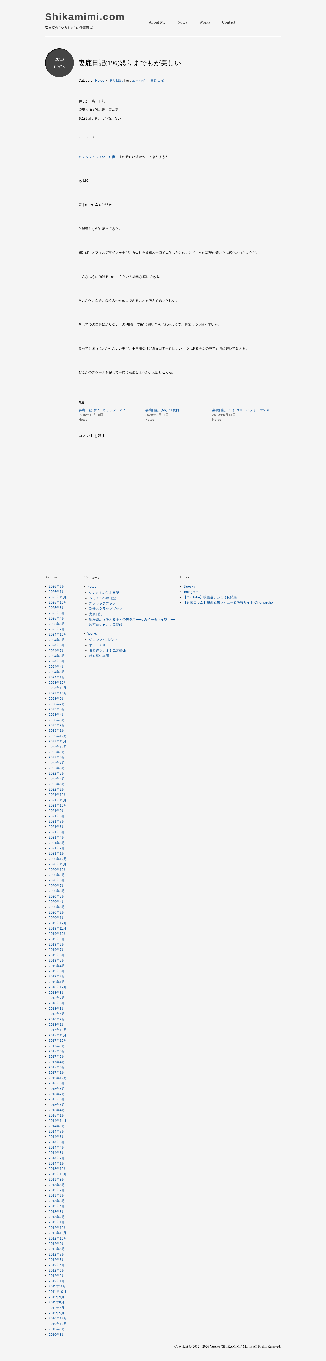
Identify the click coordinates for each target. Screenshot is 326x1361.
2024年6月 (57, 656)
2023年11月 (57, 688)
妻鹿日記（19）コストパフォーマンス (240, 410)
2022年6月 (57, 768)
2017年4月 (57, 1062)
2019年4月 (57, 966)
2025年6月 (57, 613)
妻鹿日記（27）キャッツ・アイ (102, 410)
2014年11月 (57, 1121)
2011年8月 (56, 1302)
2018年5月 (57, 1008)
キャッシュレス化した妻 (97, 157)
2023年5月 (57, 709)
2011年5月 (56, 1313)
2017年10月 (58, 1040)
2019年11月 (57, 928)
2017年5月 (57, 1056)
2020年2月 (57, 912)
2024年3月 (57, 672)
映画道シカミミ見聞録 (105, 625)
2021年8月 (57, 816)
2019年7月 (57, 949)
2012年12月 (58, 1228)
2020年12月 (58, 859)
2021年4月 (57, 837)
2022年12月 (58, 736)
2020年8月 (57, 880)
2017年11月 (57, 1035)
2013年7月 (57, 1190)
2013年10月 (58, 1174)
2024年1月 (57, 677)
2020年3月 (57, 907)
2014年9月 (57, 1126)
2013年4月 (57, 1206)
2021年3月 (57, 843)
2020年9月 (57, 875)
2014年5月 (57, 1142)
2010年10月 (58, 1324)
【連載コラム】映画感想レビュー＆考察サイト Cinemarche (228, 602)
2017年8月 (57, 1051)
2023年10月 (58, 693)
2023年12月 (58, 682)
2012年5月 (57, 1259)
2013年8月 (57, 1185)
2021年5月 (57, 832)
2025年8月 (57, 608)
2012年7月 (57, 1254)
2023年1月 (57, 730)
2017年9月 (57, 1046)
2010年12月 (58, 1318)
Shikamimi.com (85, 17)
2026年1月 (57, 592)
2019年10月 (58, 933)
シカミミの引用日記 (104, 592)
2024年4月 (57, 666)
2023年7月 (57, 704)
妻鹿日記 (116, 80)
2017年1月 (57, 1072)
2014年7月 (57, 1131)
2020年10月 (58, 870)
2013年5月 (57, 1201)
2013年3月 (57, 1212)
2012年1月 (57, 1281)
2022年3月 (57, 784)
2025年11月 (57, 597)
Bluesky (189, 586)
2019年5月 (57, 960)
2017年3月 (57, 1067)
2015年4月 (57, 1110)
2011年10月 (57, 1291)
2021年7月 (57, 821)
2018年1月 (57, 1024)
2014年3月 (57, 1153)
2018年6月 (57, 1003)
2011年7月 (56, 1308)
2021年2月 (57, 848)
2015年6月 (57, 1099)
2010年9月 (57, 1329)
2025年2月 (57, 629)
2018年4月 (57, 1014)
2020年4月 (57, 902)
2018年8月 (57, 992)
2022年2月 (57, 789)
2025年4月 (57, 618)
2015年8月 (57, 1089)
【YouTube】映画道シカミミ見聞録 (210, 597)
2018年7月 (57, 998)
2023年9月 (57, 698)
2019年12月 (58, 923)
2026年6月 (57, 586)
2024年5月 (57, 661)
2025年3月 (57, 624)
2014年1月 (57, 1163)
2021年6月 (57, 827)
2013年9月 (57, 1179)
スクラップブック (102, 603)
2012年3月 (57, 1270)
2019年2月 (57, 976)
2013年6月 (57, 1195)
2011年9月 (56, 1297)
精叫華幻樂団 (99, 656)
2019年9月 (57, 939)
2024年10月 (58, 634)
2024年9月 (57, 640)
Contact (228, 22)
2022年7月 (57, 763)
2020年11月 (57, 864)
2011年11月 (57, 1286)
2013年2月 (57, 1217)
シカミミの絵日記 (102, 598)
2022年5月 (57, 773)
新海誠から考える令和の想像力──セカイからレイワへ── (132, 619)
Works (204, 22)
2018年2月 (57, 1019)
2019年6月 (57, 955)
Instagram (191, 592)
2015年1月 (57, 1115)
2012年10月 (58, 1238)
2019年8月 (57, 944)
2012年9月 (57, 1243)
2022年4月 (57, 779)
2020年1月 (57, 918)
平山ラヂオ (97, 645)
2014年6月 (57, 1137)
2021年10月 (58, 805)
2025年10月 (58, 602)
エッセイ (138, 80)
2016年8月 (57, 1083)
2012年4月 (57, 1265)
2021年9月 (57, 811)
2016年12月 (58, 1078)
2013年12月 (58, 1169)
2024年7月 (57, 650)
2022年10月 (58, 747)
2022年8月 (57, 757)
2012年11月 (57, 1233)
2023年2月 (57, 725)
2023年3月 (57, 720)
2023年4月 (57, 714)
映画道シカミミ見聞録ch (107, 650)
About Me (157, 22)
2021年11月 (57, 800)
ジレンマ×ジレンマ (103, 639)
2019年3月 (57, 971)
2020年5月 (57, 896)
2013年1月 (57, 1222)
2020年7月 (57, 886)
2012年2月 (57, 1275)
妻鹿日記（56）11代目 (162, 410)
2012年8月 (57, 1249)
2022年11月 (57, 741)
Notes (182, 22)
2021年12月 (58, 795)
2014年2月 (57, 1158)
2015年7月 (57, 1094)
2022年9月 (57, 752)
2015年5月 (57, 1105)
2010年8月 (57, 1334)
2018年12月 (58, 987)
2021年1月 (57, 853)
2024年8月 (57, 645)
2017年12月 (58, 1030)
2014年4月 (57, 1147)
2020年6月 (57, 891)
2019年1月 (57, 982)
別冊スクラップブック (105, 608)
